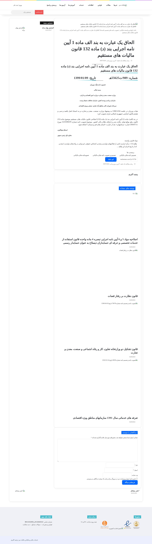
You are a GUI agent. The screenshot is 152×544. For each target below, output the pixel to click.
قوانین (100, 5)
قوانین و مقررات (47, 524)
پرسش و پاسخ (51, 5)
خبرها (115, 5)
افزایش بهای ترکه (48, 28)
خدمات (81, 5)
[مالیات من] (123, 5)
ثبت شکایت (26, 524)
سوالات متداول (35, 524)
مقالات (108, 5)
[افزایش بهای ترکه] (19, 31)
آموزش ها (71, 5)
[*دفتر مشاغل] (19, 494)
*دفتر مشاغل (135, 491)
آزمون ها (62, 5)
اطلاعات (90, 5)
